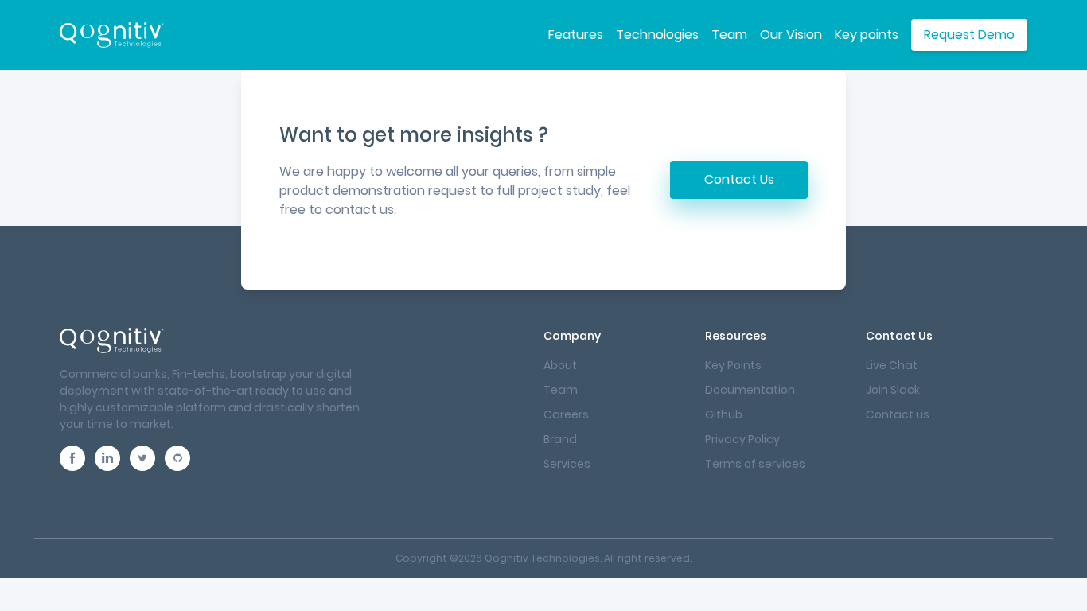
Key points (866, 34)
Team (729, 34)
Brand (560, 439)
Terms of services (755, 464)
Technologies (657, 34)
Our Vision (791, 34)
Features (575, 34)
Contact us (897, 414)
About (560, 365)
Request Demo (969, 34)
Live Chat (892, 365)
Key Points (733, 365)
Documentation (750, 390)
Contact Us (739, 179)
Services (567, 464)
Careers (566, 414)
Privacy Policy (742, 439)
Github (723, 414)
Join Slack (893, 390)
